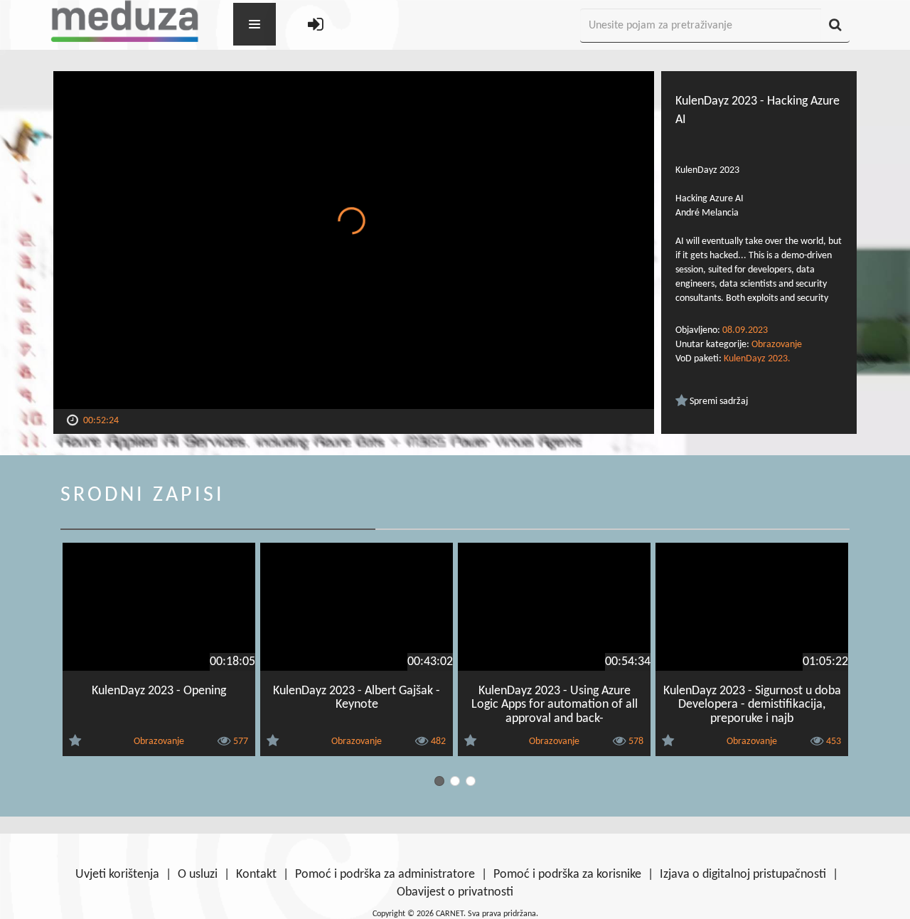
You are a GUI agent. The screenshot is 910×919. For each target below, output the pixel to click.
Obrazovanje (776, 344)
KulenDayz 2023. (757, 359)
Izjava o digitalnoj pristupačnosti (743, 874)
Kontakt (256, 874)
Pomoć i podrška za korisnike (567, 874)
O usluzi (198, 874)
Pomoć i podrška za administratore (385, 874)
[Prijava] (316, 26)
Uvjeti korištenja (117, 874)
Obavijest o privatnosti (455, 892)
